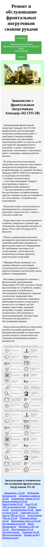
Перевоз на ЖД (32, 534)
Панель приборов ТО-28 (14, 501)
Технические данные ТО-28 (25, 498)
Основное (21, 38)
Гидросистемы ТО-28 (22, 509)
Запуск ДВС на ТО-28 (13, 515)
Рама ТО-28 (31, 504)
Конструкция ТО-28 (12, 504)
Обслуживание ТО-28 (22, 529)
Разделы (21, 57)
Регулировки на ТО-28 (13, 523)
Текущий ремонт (11, 532)
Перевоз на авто (10, 537)
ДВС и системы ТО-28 (13, 506)
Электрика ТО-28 (29, 512)
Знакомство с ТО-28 (14, 492)
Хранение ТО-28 (30, 532)
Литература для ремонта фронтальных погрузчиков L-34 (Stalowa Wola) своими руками (21, 47)
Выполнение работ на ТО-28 (25, 520)
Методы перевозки (12, 534)
